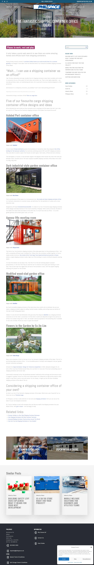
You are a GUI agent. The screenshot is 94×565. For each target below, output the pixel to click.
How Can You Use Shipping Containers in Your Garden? (22, 421)
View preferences (86, 559)
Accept (63, 559)
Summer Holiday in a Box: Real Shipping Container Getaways (24, 415)
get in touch (19, 406)
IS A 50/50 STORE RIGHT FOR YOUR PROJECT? (74, 64)
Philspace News (69, 94)
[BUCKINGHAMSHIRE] (67, 448)
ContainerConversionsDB (24, 207)
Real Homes (15, 195)
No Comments (57, 29)
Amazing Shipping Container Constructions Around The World (24, 419)
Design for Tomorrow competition (32, 367)
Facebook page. (19, 395)
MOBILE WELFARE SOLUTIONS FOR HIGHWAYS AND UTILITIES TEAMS (74, 69)
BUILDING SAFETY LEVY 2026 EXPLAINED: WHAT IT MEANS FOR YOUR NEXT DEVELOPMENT (76, 58)
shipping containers (41, 399)
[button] (91, 547)
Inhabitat (15, 145)
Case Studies (68, 86)
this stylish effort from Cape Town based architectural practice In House (39, 255)
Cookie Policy (70, 562)
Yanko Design (16, 355)
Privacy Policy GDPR (78, 562)
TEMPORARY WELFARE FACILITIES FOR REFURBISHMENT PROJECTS (75, 73)
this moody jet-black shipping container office (49, 199)
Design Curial (16, 247)
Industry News (47, 17)
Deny (75, 559)
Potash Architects (19, 149)
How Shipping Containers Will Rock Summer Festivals (22, 417)
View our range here (32, 95)
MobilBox (15, 303)
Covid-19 (67, 88)
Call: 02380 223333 (47, 1)
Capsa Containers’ (18, 367)
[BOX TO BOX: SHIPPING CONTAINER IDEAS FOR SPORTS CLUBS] (26, 448)
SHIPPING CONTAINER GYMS (72, 77)
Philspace (35, 29)
